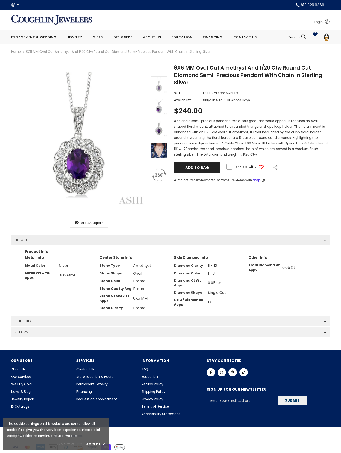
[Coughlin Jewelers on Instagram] (222, 372)
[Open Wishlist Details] (315, 34)
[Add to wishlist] (261, 167)
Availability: (183, 100)
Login (318, 22)
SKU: (177, 93)
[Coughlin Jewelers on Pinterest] (232, 372)
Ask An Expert (92, 222)
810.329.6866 (312, 4)
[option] (78, 139)
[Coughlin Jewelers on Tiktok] (243, 372)
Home (16, 51)
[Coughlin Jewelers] (52, 19)
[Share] (274, 167)
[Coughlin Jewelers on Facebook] (211, 372)
